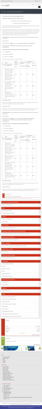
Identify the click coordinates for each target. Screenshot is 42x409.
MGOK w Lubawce (5, 366)
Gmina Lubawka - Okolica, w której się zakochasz (10, 239)
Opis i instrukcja (5, 221)
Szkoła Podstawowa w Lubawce (8, 373)
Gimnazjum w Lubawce (6, 374)
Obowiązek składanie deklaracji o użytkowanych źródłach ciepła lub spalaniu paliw (16, 233)
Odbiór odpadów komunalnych (7, 276)
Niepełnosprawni (5, 306)
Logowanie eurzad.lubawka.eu (7, 219)
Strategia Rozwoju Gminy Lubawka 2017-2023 (10, 313)
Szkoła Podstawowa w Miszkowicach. (8, 379)
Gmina (4, 11)
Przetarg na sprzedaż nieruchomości (8, 257)
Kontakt (4, 362)
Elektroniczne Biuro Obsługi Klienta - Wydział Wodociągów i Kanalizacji (14, 245)
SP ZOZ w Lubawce (6, 370)
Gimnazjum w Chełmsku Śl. (7, 378)
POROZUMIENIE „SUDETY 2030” (7, 311)
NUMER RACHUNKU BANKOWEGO (8, 263)
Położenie (4, 266)
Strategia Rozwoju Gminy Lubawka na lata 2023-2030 (11, 316)
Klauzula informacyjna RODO (7, 210)
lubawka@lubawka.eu (9, 388)
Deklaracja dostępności (6, 273)
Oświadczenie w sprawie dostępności (8, 227)
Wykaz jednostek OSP (6, 301)
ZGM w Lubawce (5, 369)
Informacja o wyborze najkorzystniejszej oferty (15, 11)
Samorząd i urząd (5, 358)
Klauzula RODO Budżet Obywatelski (8, 213)
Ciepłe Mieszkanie (5, 284)
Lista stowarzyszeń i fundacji (7, 204)
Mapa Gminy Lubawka (6, 268)
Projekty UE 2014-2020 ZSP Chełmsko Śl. (9, 299)
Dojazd (3, 271)
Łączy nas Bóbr (4, 251)
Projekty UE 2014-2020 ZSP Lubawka (8, 296)
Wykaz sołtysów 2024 (6, 290)
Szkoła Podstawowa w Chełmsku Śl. (8, 377)
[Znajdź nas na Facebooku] (39, 1)
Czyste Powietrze (5, 282)
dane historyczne (36, 334)
